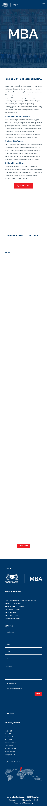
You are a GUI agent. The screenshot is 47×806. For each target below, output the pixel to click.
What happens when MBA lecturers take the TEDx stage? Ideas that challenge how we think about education (22, 525)
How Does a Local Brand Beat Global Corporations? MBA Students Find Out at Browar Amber (21, 423)
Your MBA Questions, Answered (23, 326)
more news (23, 546)
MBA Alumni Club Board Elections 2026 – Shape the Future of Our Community (20, 475)
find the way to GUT (13, 761)
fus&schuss (20, 797)
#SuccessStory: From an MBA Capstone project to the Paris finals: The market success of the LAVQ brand (23, 370)
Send (38, 694)
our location (11, 632)
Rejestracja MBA (23, 186)
